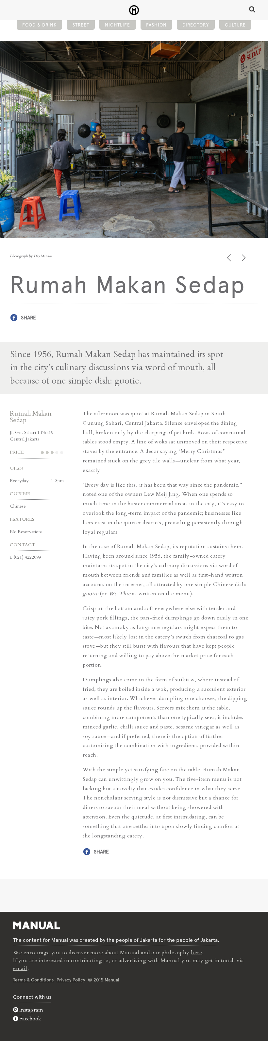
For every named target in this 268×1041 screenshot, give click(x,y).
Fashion (156, 25)
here (196, 952)
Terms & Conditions (33, 979)
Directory (195, 25)
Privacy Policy (71, 979)
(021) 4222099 (27, 557)
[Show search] (252, 9)
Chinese (18, 506)
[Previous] (230, 257)
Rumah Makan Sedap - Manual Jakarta (134, 10)
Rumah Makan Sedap (31, 416)
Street (81, 25)
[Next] (244, 257)
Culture (235, 25)
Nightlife (117, 25)
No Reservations (26, 532)
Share (28, 317)
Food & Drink (39, 25)
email (20, 968)
